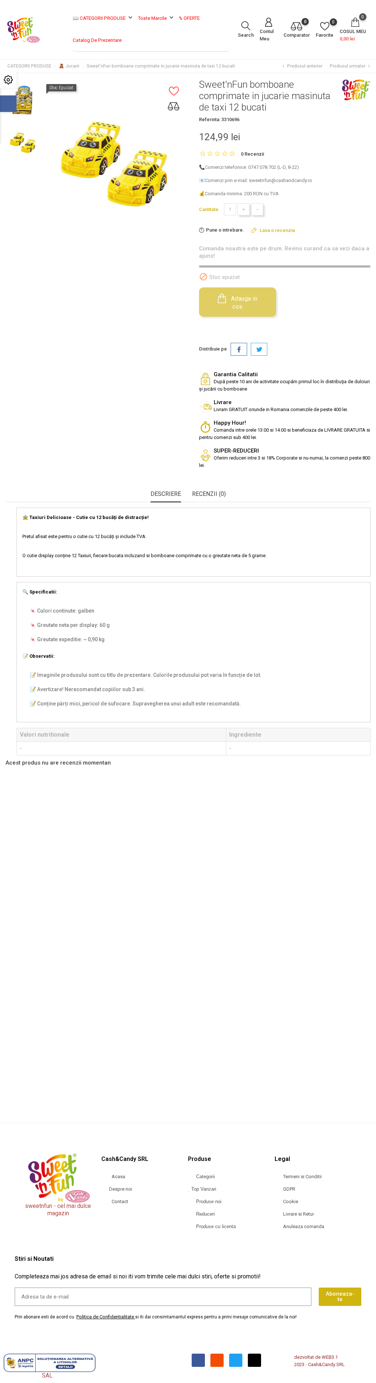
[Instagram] (217, 1360)
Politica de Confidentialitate (105, 1317)
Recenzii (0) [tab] (209, 493)
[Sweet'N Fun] (355, 90)
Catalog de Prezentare (97, 40)
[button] (180, 1098)
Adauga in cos (243, 302)
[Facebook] (198, 1360)
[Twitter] (235, 1360)
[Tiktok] (254, 1360)
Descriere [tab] (166, 493)
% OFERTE (189, 18)
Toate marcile (156, 18)
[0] (297, 27)
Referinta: (209, 119)
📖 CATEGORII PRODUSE (103, 18)
